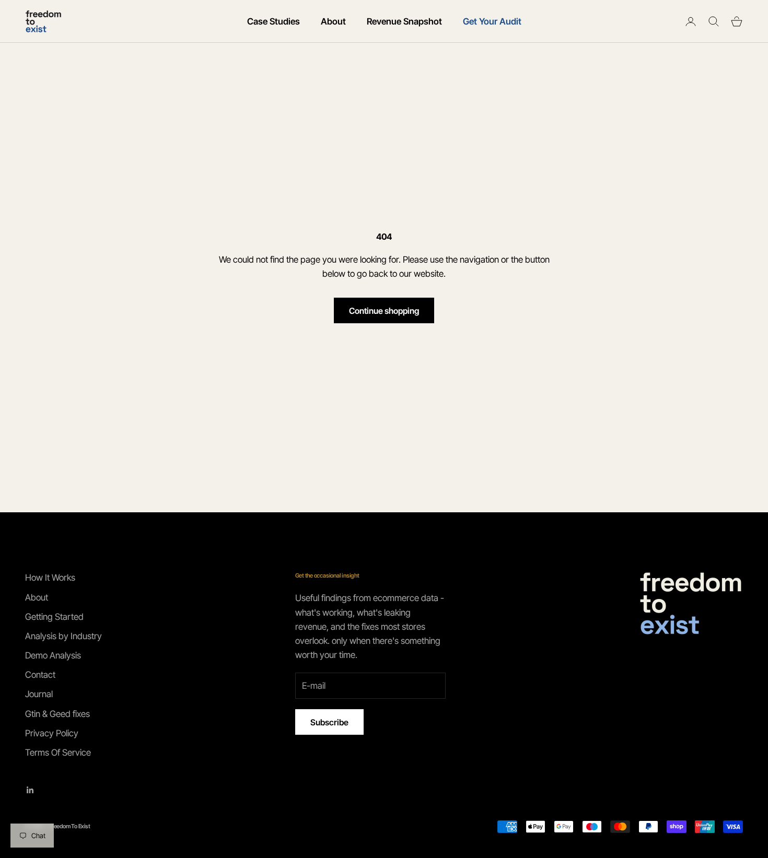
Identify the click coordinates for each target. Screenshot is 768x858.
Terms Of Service (58, 752)
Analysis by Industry (63, 636)
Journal (39, 694)
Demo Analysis (53, 655)
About (333, 21)
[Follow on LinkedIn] (30, 790)
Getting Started (54, 617)
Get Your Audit (492, 21)
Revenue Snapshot (404, 21)
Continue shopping (384, 310)
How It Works (50, 577)
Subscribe (329, 722)
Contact (40, 674)
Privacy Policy (51, 733)
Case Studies (273, 21)
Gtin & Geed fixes (57, 714)
